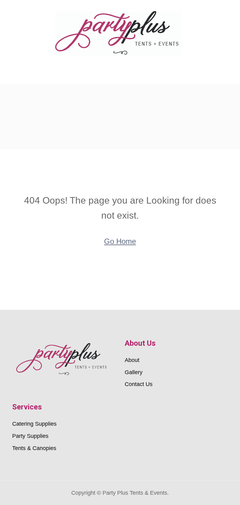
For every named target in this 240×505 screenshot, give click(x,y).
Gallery (133, 372)
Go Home (120, 241)
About (132, 360)
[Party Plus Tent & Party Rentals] (120, 32)
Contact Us (138, 384)
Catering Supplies (34, 424)
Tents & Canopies (34, 448)
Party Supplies (30, 436)
